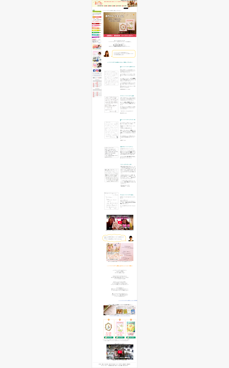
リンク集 (97, 73)
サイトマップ (97, 75)
